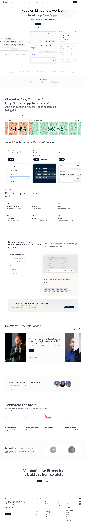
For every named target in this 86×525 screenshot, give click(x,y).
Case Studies (58, 503)
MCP (46, 507)
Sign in (74, 2)
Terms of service (69, 510)
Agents (46, 503)
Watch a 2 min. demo (46, 23)
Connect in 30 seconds (68, 306)
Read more (31, 346)
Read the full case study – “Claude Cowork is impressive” (16, 115)
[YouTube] (80, 501)
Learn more (11, 159)
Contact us (68, 503)
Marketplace (47, 505)
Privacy (67, 512)
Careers (67, 501)
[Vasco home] (5, 2)
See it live (39, 481)
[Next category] (12, 294)
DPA (67, 516)
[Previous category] (9, 294)
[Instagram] (80, 504)
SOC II (67, 518)
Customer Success (38, 509)
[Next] (51, 27)
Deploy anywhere (44, 159)
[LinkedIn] (80, 498)
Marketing (37, 504)
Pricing (29, 2)
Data (46, 501)
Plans (46, 516)
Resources (35, 2)
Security (67, 514)
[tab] (25, 254)
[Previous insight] (75, 328)
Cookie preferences (70, 520)
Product (23, 2)
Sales (36, 507)
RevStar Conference (59, 507)
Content (57, 501)
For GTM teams (15, 2)
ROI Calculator (48, 514)
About (42, 2)
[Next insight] (79, 328)
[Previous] (35, 27)
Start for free (38, 23)
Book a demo (80, 2)
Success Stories (58, 505)
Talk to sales (12, 389)
